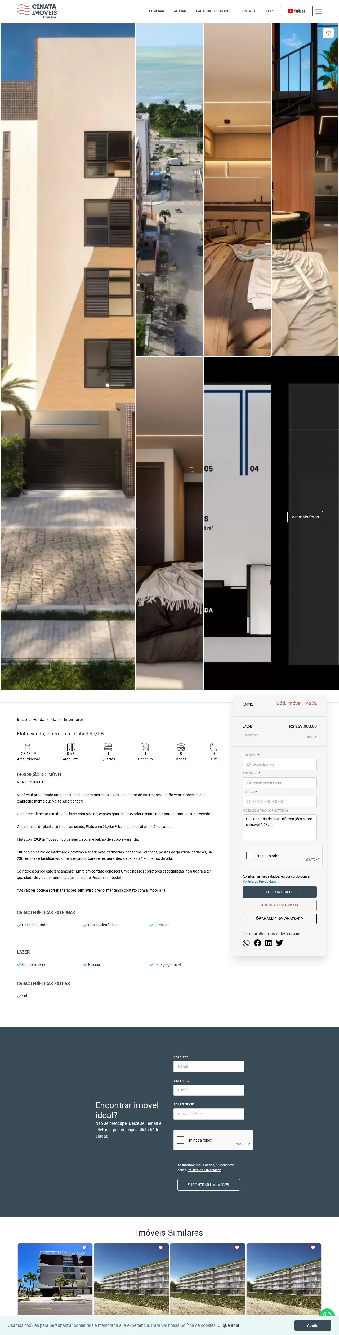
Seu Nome (181, 1057)
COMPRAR (156, 11)
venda (38, 719)
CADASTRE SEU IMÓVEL (213, 11)
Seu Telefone (184, 1104)
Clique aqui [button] (228, 1325)
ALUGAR (180, 11)
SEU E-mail (251, 773)
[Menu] (318, 11)
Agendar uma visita (279, 905)
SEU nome (251, 755)
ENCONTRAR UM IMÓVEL (209, 1185)
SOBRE (269, 11)
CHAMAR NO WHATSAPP (282, 919)
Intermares (74, 719)
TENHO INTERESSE (280, 892)
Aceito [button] (313, 1325)
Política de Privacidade (259, 881)
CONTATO (247, 11)
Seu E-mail (182, 1080)
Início (22, 719)
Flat (54, 719)
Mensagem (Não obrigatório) (265, 810)
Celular (250, 792)
